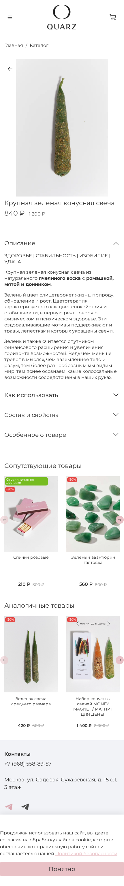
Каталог (39, 45)
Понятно (62, 869)
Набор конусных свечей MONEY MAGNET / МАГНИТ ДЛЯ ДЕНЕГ (93, 706)
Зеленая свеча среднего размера (31, 701)
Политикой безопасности (86, 853)
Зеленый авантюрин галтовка (93, 560)
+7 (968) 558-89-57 (28, 764)
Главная (13, 45)
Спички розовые (31, 557)
